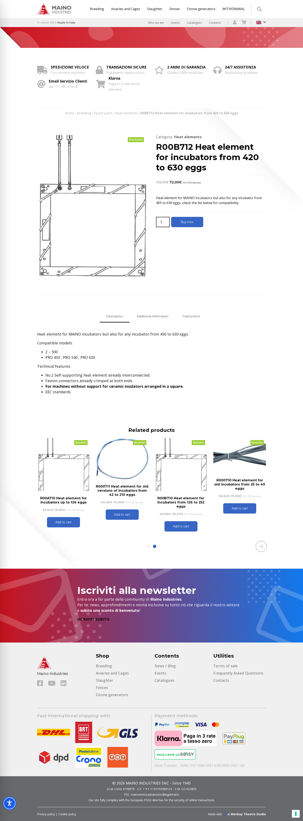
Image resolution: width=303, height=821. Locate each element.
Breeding (97, 9)
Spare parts (103, 113)
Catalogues (194, 23)
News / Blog (165, 665)
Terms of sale (225, 665)
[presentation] (42, 546)
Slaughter (154, 9)
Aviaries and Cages (125, 9)
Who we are (156, 23)
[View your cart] (244, 23)
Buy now (187, 222)
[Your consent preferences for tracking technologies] (296, 814)
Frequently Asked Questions (238, 673)
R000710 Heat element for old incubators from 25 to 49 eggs (239, 484)
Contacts (215, 23)
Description (114, 316)
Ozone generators (201, 9)
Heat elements (126, 113)
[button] (148, 546)
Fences (174, 9)
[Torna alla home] (55, 9)
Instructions (191, 316)
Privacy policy (46, 814)
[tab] (114, 316)
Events (175, 23)
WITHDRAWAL (233, 9)
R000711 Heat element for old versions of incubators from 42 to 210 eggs (122, 490)
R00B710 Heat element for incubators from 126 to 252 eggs (180, 502)
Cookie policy (67, 814)
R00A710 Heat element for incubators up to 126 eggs (63, 500)
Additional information (153, 316)
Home (69, 113)
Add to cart (63, 522)
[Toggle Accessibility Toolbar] (9, 803)
